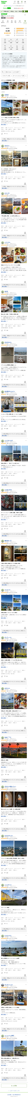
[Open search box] (2, 72)
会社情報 (9, 1094)
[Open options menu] (26, 95)
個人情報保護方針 (17, 1094)
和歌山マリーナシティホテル (7, 16)
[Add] (25, 14)
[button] (5, 86)
